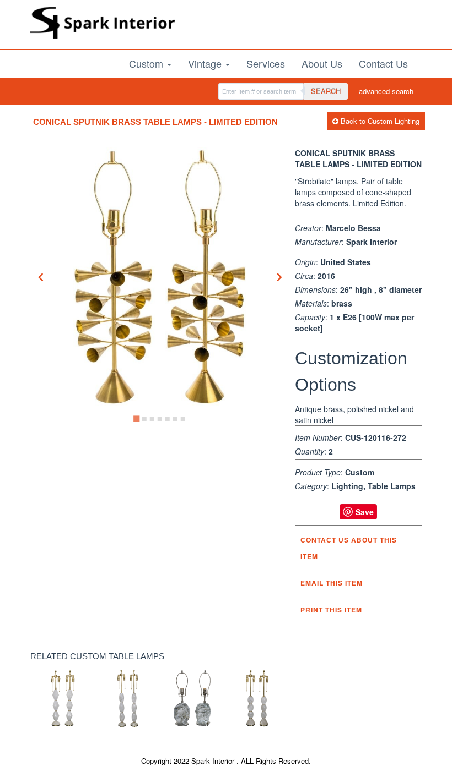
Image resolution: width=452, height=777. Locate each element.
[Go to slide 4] (160, 419)
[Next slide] (279, 277)
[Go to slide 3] (152, 419)
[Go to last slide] (41, 277)
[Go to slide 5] (167, 419)
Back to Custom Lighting (378, 121)
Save (365, 511)
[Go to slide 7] (183, 419)
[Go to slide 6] (175, 419)
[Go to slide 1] (136, 419)
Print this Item (331, 610)
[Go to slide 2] (144, 419)
